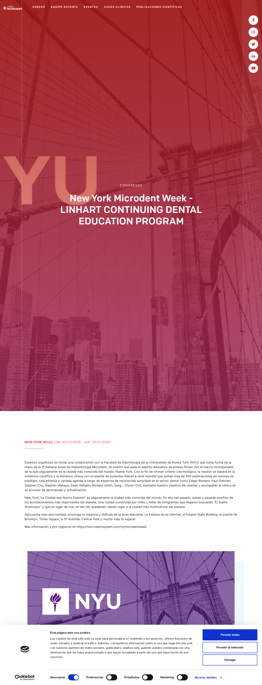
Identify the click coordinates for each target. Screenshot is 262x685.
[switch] (111, 677)
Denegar (230, 659)
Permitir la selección (230, 647)
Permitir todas (230, 634)
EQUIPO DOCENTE (64, 7)
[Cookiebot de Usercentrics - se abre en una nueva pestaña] (25, 677)
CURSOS (38, 7)
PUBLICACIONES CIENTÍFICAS (159, 7)
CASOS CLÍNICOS (117, 7)
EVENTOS (91, 7)
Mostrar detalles (206, 677)
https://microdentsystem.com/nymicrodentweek (112, 527)
